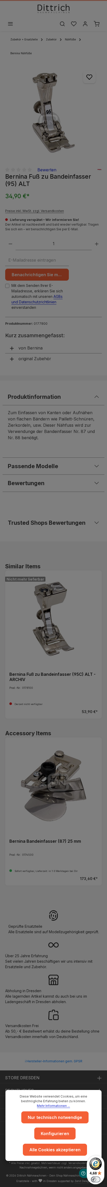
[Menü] (10, 24)
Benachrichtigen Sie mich (38, 274)
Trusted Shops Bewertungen (46, 522)
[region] (53, 112)
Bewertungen (26, 483)
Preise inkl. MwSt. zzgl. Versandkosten (34, 211)
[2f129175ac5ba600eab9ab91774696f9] (53, 112)
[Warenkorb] (96, 24)
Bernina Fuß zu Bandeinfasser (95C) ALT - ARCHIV (52, 677)
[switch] (95, 1179)
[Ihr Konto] (85, 24)
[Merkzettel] (74, 24)
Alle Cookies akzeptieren (55, 1149)
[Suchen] (62, 24)
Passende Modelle (33, 466)
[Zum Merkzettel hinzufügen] (89, 77)
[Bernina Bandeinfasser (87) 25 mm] (53, 786)
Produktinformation (34, 396)
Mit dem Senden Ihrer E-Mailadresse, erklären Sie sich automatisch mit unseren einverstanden (37, 296)
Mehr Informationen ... (53, 1106)
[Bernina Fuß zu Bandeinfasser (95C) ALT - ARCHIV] (53, 619)
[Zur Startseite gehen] (53, 8)
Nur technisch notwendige (55, 1117)
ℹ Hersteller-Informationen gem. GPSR (53, 1061)
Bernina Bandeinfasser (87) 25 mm (45, 841)
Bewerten (46, 169)
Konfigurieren (55, 1133)
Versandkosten (77, 1163)
